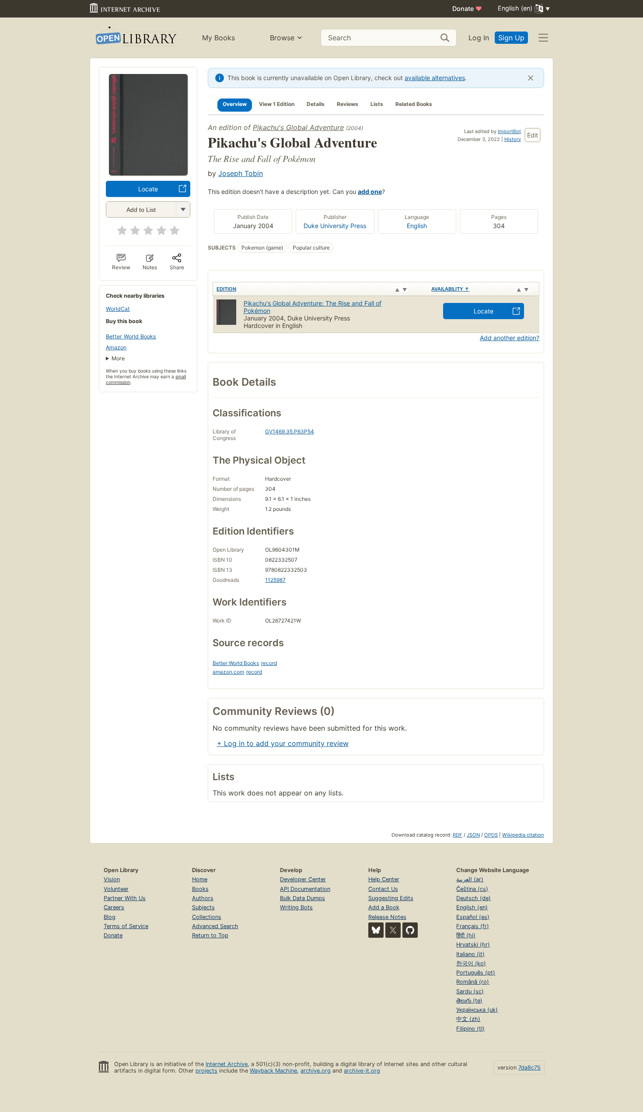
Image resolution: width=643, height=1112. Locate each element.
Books (200, 889)
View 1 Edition (276, 104)
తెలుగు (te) (469, 1000)
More (118, 358)
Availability (450, 289)
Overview (235, 104)
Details (316, 104)
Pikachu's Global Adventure (298, 127)
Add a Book (383, 907)
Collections (206, 917)
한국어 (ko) (471, 963)
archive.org (316, 1070)
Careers (114, 907)
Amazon (116, 347)
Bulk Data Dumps (302, 898)
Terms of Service (126, 926)
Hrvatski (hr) (473, 944)
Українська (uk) (477, 1009)
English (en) (472, 907)
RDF (457, 835)
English (417, 225)
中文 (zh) (468, 1019)
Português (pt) (475, 972)
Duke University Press (335, 225)
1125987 (275, 580)
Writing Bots (296, 907)
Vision (112, 879)
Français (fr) (472, 926)
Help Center (383, 879)
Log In (478, 37)
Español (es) (472, 917)
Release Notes (387, 917)
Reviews (347, 104)
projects (206, 1070)
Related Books (413, 104)
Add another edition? (509, 337)
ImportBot (509, 131)
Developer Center (303, 879)
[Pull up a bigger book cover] (148, 173)
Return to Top (210, 935)
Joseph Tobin (240, 173)
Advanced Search (215, 926)
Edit (532, 135)
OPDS (491, 835)
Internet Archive (227, 1064)
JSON (473, 835)
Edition (226, 289)
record (269, 663)
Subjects (203, 907)
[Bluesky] (376, 930)
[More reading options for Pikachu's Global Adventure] (183, 209)
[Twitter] (393, 930)
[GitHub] (410, 930)
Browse (282, 37)
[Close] (530, 78)
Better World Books (131, 336)
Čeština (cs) (472, 889)
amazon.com (228, 672)
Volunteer (116, 889)
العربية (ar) (469, 879)
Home (199, 879)
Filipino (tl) (470, 1028)
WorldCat (118, 309)
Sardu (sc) (470, 991)
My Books (218, 37)
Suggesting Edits (390, 898)
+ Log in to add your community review (283, 743)
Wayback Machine (273, 1070)
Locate (148, 189)
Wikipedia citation (523, 835)
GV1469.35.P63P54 (289, 431)
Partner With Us (125, 898)
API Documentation (305, 889)
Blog (109, 917)
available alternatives (435, 77)
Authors (202, 898)
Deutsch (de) (473, 898)
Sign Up (511, 37)
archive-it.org (362, 1070)
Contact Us (383, 889)
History (512, 139)
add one (370, 191)
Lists (376, 104)
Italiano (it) (470, 954)
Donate (467, 8)
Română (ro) (472, 981)
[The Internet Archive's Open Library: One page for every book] (135, 38)
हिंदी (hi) (465, 935)
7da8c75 (529, 1067)
